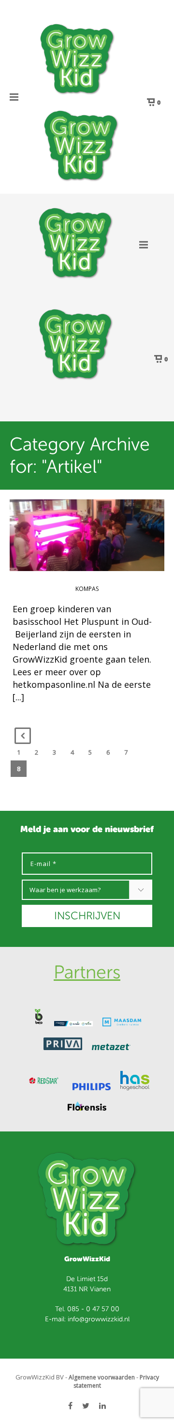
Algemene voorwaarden (102, 1377)
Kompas (87, 589)
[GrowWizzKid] (77, 58)
